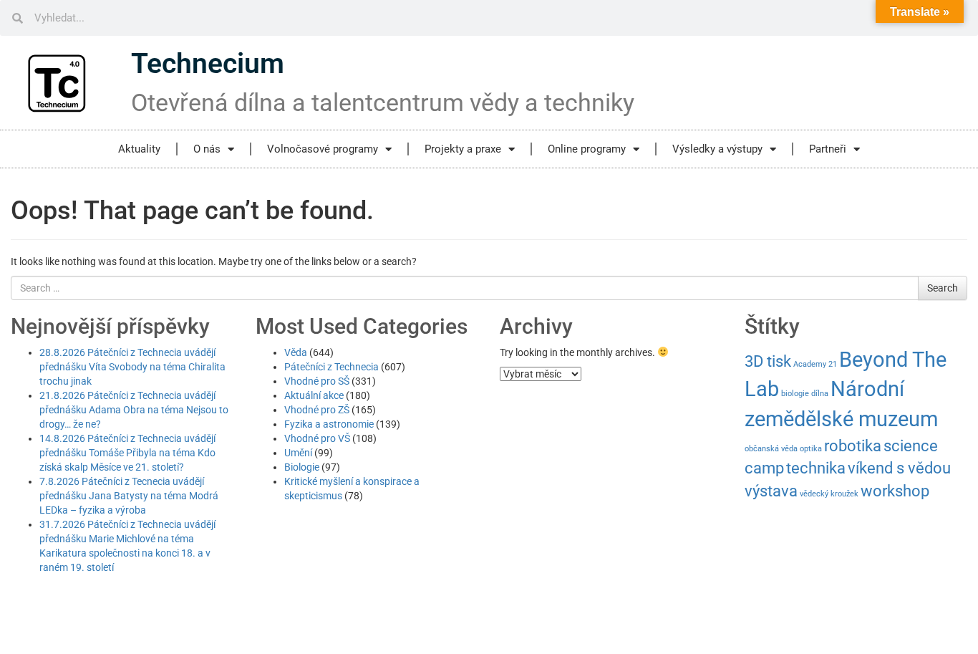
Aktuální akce (314, 395)
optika (811, 448)
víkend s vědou (899, 468)
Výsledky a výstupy (717, 149)
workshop (895, 491)
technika (816, 468)
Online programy (587, 149)
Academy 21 (815, 364)
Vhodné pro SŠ (316, 381)
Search (942, 288)
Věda (295, 352)
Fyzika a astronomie (329, 424)
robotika (852, 446)
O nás (207, 149)
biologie (795, 393)
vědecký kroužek (829, 494)
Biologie (301, 467)
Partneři (827, 149)
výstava (771, 491)
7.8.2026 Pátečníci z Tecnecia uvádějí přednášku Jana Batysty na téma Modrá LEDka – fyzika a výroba (128, 496)
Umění (298, 452)
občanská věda (771, 448)
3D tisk (768, 361)
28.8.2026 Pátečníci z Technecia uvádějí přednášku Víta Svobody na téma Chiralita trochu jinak (132, 367)
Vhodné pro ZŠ (316, 409)
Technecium (207, 63)
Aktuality (139, 149)
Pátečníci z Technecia (331, 366)
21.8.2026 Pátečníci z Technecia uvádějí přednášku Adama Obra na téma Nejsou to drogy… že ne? (133, 410)
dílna (819, 393)
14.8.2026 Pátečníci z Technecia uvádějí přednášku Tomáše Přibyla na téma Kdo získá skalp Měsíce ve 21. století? (127, 453)
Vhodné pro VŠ (317, 438)
